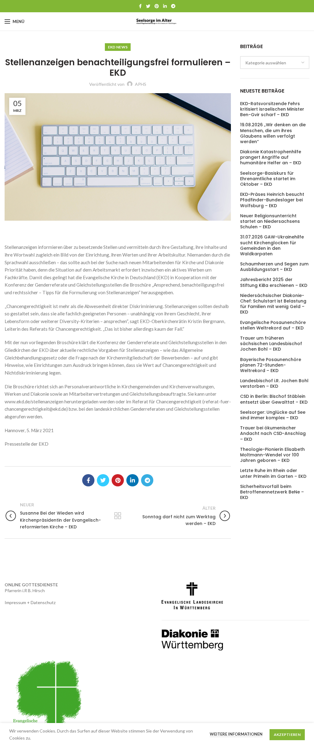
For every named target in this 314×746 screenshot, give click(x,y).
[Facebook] (140, 6)
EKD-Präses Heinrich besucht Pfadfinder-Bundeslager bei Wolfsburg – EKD (272, 200)
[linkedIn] (165, 6)
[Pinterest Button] (156, 6)
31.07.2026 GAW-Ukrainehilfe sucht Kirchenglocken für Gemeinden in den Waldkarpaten (272, 245)
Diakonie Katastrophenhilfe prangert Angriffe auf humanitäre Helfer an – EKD (270, 157)
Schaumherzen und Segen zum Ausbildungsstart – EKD (274, 266)
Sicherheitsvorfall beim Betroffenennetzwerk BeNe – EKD (272, 492)
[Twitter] (148, 6)
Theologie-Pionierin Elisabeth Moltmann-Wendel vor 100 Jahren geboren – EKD (272, 455)
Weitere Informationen (236, 734)
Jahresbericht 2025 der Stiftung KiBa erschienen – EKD (273, 282)
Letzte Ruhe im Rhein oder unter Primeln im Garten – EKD (273, 473)
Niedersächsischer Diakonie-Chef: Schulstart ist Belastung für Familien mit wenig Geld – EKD (273, 304)
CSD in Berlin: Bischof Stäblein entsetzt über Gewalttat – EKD (274, 399)
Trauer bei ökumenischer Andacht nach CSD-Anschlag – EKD (273, 433)
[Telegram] (173, 6)
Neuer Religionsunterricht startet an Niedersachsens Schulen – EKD (270, 221)
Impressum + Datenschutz (30, 602)
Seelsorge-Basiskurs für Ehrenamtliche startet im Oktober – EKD (267, 178)
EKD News (118, 47)
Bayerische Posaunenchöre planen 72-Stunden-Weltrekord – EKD (270, 365)
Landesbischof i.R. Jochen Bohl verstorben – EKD (274, 383)
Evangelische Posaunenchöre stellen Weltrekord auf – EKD (273, 325)
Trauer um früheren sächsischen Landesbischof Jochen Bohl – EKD (271, 343)
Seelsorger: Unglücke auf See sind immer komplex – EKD (272, 415)
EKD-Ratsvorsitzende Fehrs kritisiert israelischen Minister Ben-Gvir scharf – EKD (272, 109)
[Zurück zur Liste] (117, 515)
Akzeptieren (287, 734)
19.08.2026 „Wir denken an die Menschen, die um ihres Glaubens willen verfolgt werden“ (273, 133)
